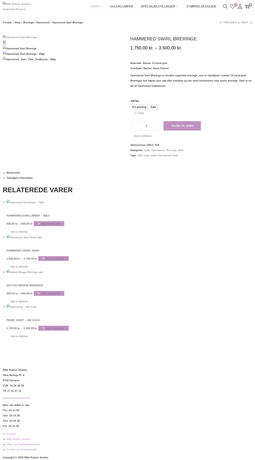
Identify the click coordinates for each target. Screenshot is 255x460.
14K (139, 155)
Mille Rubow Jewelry (19, 439)
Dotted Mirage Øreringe (25, 285)
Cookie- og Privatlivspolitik (22, 449)
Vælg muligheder (50, 223)
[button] (141, 136)
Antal (135, 100)
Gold (146, 155)
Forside (7, 22)
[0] (232, 6)
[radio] (139, 107)
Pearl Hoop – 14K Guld (23, 320)
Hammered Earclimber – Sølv (28, 215)
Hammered (42, 22)
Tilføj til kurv (182, 125)
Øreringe (28, 22)
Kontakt (11, 433)
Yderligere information (20, 177)
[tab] (129, 172)
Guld (147, 150)
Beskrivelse (13, 172)
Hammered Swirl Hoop (23, 250)
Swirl (181, 150)
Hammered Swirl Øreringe (163, 38)
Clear (141, 112)
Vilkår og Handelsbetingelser (23, 444)
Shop (17, 22)
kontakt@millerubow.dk (16, 397)
